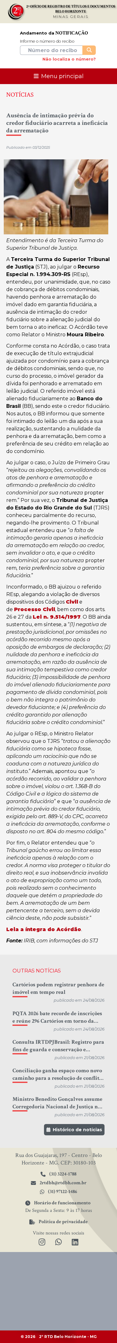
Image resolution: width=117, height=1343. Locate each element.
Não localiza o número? (69, 59)
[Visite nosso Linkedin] (75, 1242)
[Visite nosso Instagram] (42, 1242)
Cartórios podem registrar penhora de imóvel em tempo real (58, 988)
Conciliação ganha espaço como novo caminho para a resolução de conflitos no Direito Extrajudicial (58, 1074)
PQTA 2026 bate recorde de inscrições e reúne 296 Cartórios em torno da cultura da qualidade (57, 1017)
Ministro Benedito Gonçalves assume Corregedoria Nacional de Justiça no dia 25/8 (57, 1103)
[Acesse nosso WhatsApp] (58, 1242)
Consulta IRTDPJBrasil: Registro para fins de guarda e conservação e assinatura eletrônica (58, 1045)
